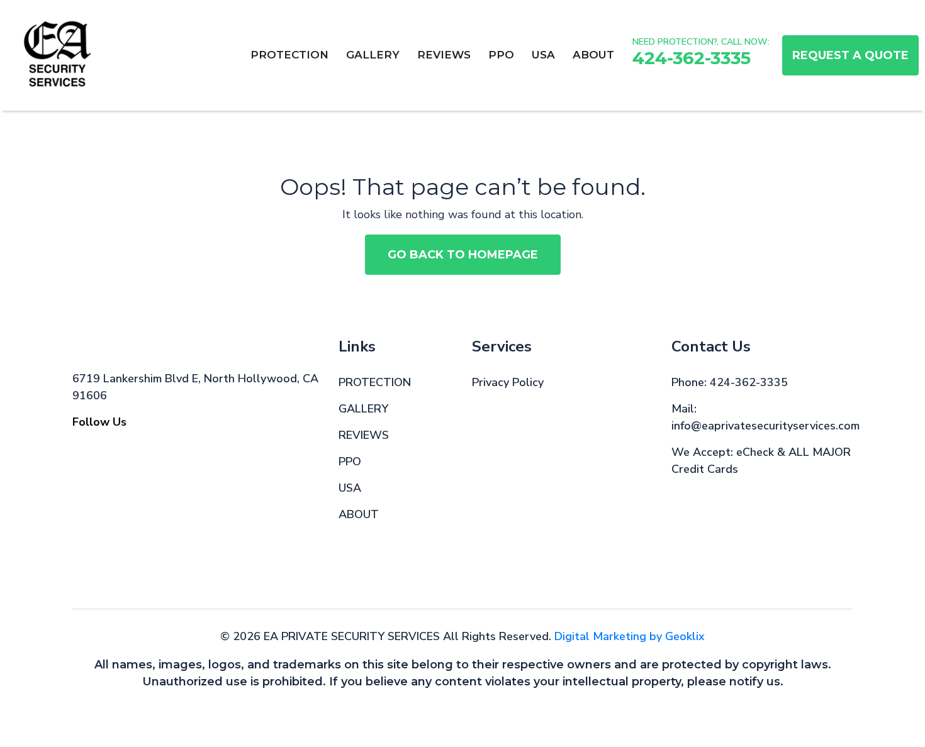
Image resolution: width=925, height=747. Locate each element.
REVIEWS (444, 54)
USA (543, 54)
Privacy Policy (508, 382)
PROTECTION (289, 54)
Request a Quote (850, 55)
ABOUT (593, 54)
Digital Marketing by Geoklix (629, 636)
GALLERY (373, 54)
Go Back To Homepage (463, 255)
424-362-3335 (691, 58)
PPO (501, 54)
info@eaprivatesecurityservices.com (765, 425)
